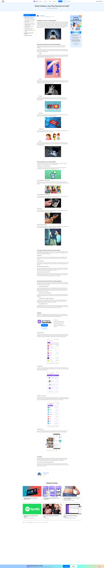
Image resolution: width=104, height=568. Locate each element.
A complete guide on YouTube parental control (29, 26)
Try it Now (44, 325)
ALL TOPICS (26, 15)
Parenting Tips (47, 16)
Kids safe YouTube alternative (29, 28)
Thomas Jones (42, 15)
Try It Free (60, 1)
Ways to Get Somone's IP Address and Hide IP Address (30, 24)
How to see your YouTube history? (30, 18)
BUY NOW (44, 328)
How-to (26, 522)
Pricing (65, 1)
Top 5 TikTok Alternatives (28, 29)
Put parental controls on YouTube (30, 19)
